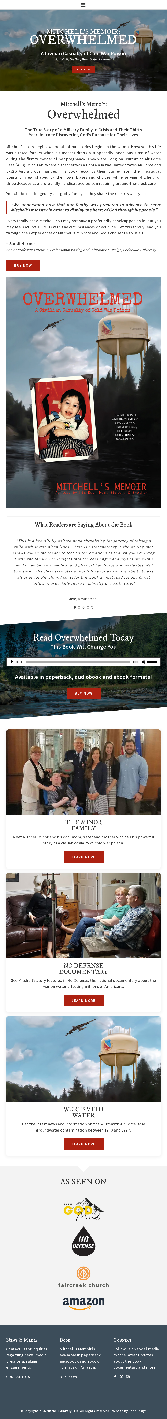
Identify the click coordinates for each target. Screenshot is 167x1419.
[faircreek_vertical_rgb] (84, 1267)
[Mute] (144, 662)
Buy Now (68, 1376)
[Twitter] (121, 1376)
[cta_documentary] (83, 874)
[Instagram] (128, 1376)
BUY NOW (83, 69)
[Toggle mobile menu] (83, 5)
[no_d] (83, 1227)
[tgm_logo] (83, 1199)
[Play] (12, 662)
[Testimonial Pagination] (75, 607)
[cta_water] (83, 1018)
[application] (83, 662)
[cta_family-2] (83, 731)
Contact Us (18, 1376)
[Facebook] (115, 1376)
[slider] (152, 661)
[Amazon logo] (84, 1295)
